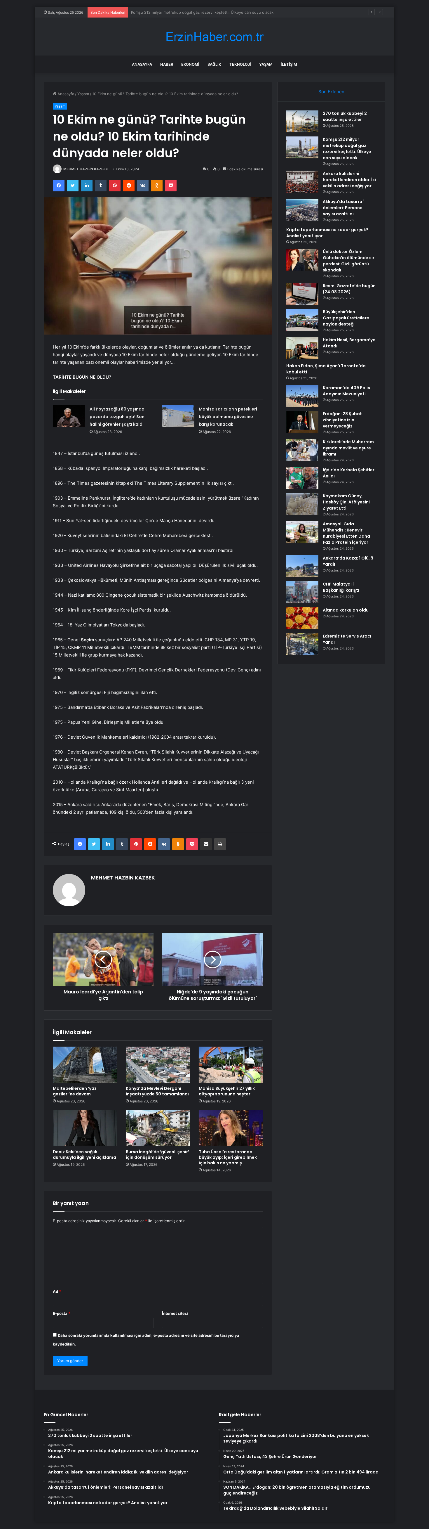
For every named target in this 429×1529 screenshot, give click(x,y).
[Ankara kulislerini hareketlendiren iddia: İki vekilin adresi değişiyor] (302, 182)
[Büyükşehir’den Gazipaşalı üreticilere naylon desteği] (302, 320)
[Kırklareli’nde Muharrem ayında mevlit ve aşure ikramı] (302, 450)
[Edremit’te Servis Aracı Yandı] (302, 644)
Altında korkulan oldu (346, 610)
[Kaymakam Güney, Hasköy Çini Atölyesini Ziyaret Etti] (302, 504)
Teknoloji (240, 64)
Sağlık (214, 64)
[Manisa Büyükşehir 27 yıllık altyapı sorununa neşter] (231, 1065)
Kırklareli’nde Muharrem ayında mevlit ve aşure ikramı (348, 448)
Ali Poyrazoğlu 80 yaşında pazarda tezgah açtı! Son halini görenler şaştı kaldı (117, 416)
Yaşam (266, 64)
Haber (166, 64)
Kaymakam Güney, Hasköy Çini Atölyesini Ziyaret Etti (346, 502)
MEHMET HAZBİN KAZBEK (85, 169)
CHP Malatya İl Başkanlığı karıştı (341, 587)
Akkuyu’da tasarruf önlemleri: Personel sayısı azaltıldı (343, 208)
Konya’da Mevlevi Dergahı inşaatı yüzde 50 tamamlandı (157, 1091)
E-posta (61, 1313)
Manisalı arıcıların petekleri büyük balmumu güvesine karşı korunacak (228, 416)
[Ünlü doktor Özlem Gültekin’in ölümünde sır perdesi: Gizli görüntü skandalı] (302, 260)
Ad (57, 1291)
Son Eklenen (331, 91)
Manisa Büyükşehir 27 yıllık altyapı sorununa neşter (227, 1091)
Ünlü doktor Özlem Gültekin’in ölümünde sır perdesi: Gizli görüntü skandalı (348, 261)
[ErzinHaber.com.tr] (214, 37)
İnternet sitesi (175, 1313)
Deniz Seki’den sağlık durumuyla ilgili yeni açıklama (84, 1154)
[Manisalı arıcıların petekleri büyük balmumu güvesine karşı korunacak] (178, 416)
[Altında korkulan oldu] (302, 618)
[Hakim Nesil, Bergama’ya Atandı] (302, 348)
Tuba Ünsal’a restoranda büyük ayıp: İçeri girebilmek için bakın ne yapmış (228, 1157)
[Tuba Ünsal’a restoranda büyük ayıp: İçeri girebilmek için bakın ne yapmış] (231, 1128)
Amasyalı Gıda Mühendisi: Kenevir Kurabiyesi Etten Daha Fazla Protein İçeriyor (346, 533)
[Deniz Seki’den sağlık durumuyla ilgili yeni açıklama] (85, 1128)
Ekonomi (190, 64)
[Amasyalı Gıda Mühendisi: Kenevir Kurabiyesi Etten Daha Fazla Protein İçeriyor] (302, 532)
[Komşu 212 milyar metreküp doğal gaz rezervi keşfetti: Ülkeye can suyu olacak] (302, 147)
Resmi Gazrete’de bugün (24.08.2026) (349, 289)
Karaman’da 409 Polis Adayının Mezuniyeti (346, 391)
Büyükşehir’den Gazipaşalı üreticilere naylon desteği (346, 318)
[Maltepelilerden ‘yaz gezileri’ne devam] (85, 1065)
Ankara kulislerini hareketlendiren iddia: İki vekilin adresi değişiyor (190, 12)
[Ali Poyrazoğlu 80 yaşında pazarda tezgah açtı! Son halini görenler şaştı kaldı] (69, 416)
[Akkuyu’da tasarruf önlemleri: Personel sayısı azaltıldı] (302, 210)
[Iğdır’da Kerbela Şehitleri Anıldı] (302, 478)
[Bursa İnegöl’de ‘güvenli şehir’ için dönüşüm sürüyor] (158, 1128)
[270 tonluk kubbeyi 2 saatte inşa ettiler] (302, 121)
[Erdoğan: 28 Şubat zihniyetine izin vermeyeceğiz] (302, 422)
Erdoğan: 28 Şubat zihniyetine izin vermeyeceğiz (342, 420)
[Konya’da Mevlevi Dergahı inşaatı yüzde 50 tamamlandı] (158, 1065)
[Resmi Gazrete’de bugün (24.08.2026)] (302, 294)
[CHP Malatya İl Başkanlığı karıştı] (302, 592)
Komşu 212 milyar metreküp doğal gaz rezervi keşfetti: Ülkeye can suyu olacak (347, 148)
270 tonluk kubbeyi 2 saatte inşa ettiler (345, 116)
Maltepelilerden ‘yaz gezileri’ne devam (75, 1091)
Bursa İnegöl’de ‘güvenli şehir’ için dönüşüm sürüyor (157, 1154)
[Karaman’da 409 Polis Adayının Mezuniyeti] (302, 396)
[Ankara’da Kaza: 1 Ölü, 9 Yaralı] (302, 566)
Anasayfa (142, 64)
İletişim (289, 64)
